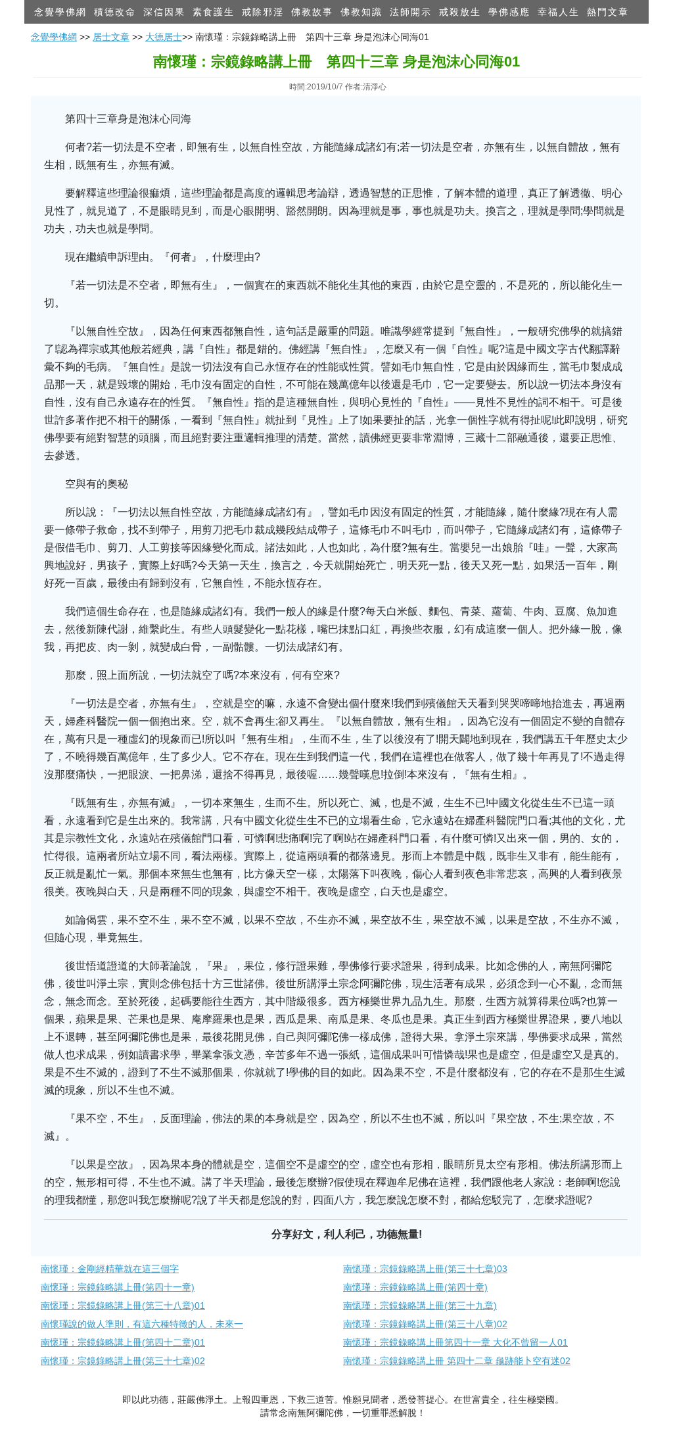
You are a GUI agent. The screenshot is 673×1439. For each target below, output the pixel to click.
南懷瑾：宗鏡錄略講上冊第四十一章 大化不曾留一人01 (455, 1342)
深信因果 (164, 12)
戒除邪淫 (263, 12)
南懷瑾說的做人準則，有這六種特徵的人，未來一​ (142, 1324)
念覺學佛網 (60, 12)
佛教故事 (312, 12)
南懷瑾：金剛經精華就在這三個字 (110, 1268)
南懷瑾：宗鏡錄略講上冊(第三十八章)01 (123, 1305)
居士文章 (111, 37)
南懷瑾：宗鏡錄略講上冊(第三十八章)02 (425, 1324)
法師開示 (411, 12)
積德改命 (115, 12)
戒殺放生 (460, 12)
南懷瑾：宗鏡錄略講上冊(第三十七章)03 (425, 1268)
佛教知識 (361, 12)
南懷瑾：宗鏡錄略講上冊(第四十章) (415, 1287)
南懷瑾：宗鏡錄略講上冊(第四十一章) (118, 1287)
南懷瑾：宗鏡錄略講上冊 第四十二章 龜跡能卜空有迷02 (456, 1360)
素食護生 (214, 12)
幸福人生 (559, 12)
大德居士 (163, 37)
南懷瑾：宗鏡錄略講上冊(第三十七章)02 (123, 1360)
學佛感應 (509, 12)
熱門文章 (608, 12)
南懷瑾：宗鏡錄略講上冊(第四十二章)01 (123, 1342)
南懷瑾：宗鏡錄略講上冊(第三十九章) (420, 1305)
